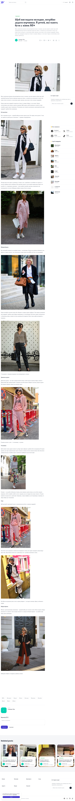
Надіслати (4, 727)
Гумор (39, 779)
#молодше (27, 698)
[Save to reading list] (53, 40)
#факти (8, 701)
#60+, (3, 698)
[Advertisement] (36, 8)
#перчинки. (33, 698)
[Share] (56, 40)
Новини (3, 779)
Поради (15, 786)
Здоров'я (3, 786)
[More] (59, 40)
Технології (28, 786)
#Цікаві (13, 701)
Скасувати (11, 727)
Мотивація (16, 779)
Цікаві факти (18, 16)
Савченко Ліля (21, 39)
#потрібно (40, 698)
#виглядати (9, 698)
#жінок (20, 698)
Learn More (15, 794)
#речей (3, 701)
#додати (15, 698)
